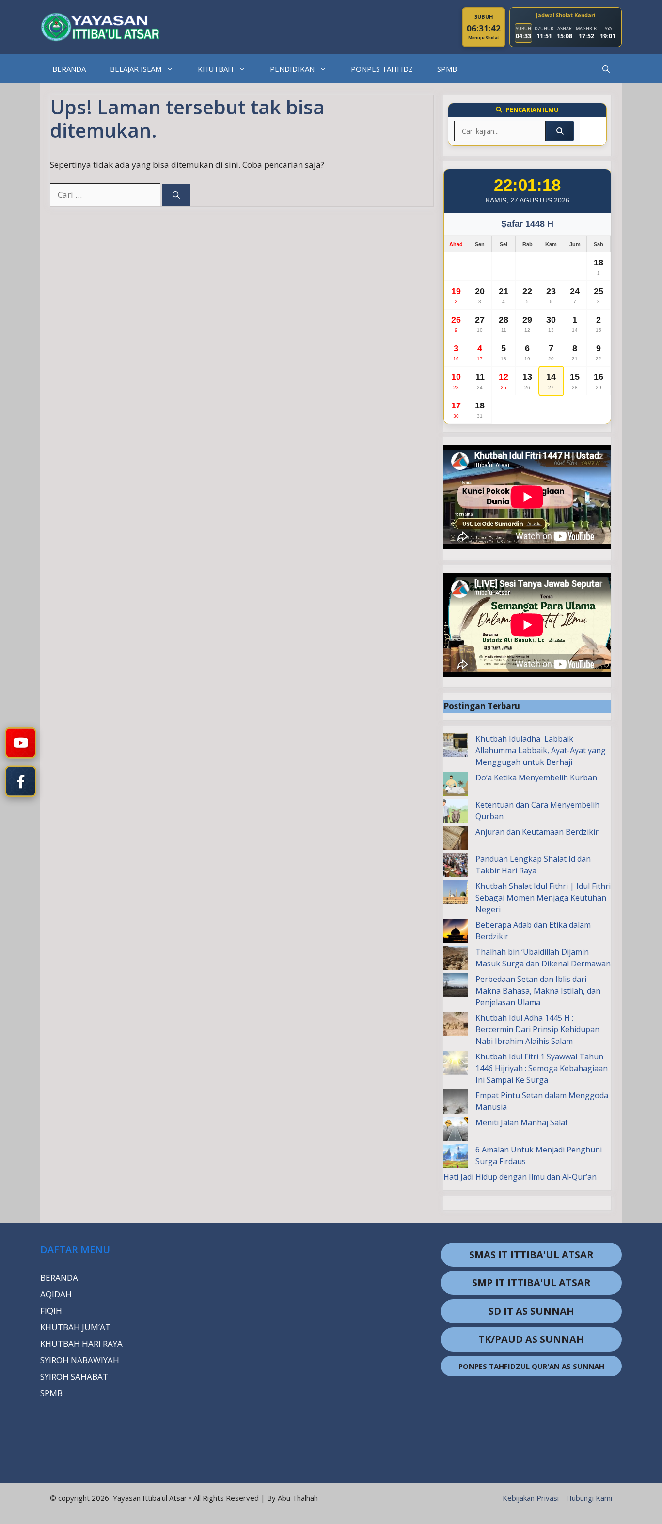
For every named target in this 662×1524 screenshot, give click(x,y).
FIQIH (51, 1310)
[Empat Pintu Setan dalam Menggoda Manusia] (455, 1103)
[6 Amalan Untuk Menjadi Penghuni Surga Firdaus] (455, 1157)
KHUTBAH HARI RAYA (81, 1343)
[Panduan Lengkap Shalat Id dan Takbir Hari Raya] (455, 866)
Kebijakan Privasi (531, 1498)
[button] (606, 68)
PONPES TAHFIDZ (382, 69)
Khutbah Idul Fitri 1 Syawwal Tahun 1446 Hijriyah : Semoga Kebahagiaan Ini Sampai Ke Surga (541, 1068)
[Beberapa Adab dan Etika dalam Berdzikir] (455, 932)
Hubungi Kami (589, 1498)
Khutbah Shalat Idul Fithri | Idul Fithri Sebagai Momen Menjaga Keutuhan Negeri (543, 898)
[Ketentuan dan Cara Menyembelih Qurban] (455, 812)
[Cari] (176, 195)
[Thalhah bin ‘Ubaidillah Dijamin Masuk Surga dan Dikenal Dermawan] (455, 959)
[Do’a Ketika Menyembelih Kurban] (455, 785)
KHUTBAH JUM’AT (75, 1327)
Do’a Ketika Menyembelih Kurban (536, 777)
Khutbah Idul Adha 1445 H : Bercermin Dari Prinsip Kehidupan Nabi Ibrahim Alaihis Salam (537, 1029)
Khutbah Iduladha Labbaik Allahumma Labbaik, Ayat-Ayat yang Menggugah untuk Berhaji (540, 750)
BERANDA (69, 69)
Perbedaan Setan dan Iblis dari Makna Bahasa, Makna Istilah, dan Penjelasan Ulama (537, 991)
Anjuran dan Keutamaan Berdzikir (537, 831)
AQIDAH (56, 1294)
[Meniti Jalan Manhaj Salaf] (455, 1130)
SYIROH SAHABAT (74, 1376)
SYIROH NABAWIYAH (79, 1360)
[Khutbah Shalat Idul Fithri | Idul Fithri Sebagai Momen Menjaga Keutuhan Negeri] (455, 893)
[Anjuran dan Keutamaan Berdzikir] (455, 839)
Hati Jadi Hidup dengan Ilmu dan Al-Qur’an (520, 1176)
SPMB (447, 69)
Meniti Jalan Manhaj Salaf (521, 1122)
